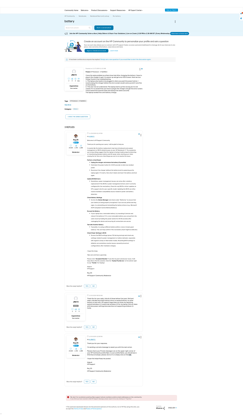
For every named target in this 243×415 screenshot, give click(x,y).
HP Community (70, 16)
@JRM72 (91, 136)
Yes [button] (87, 286)
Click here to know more (179, 33)
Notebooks (82, 16)
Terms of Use (78, 409)
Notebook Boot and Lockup (99, 16)
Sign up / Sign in (171, 10)
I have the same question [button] (78, 117)
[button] (140, 69)
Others (76, 109)
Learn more (114, 51)
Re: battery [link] (117, 16)
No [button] (93, 286)
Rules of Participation (94, 409)
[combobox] (78, 27)
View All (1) (68, 105)
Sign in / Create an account (96, 51)
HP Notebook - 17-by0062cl (78, 101)
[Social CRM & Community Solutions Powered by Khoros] (160, 408)
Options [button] (176, 21)
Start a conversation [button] (104, 28)
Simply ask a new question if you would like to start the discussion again (125, 59)
